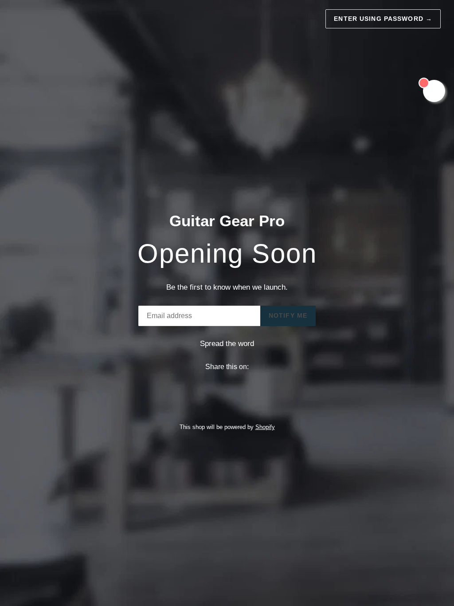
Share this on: (227, 366)
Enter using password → (383, 18)
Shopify (265, 427)
